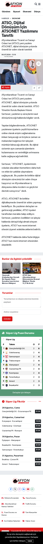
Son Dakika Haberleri (12, 521)
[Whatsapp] (32, 489)
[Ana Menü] (39, 4)
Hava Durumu (31, 498)
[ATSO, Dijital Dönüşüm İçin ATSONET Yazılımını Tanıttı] (21, 72)
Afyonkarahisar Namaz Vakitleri (9, 505)
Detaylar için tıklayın (21, 393)
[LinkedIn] (24, 489)
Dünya (37, 12)
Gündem (6, 12)
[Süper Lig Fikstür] (40, 402)
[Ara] (36, 4)
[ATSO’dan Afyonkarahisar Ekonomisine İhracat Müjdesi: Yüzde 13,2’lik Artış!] (32, 268)
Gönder (7, 319)
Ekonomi (27, 12)
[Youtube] (28, 489)
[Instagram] (19, 489)
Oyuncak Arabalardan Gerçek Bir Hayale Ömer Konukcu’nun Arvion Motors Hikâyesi (10, 279)
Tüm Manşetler (31, 512)
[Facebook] (11, 489)
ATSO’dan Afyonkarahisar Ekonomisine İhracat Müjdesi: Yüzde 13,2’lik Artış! (31, 279)
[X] (15, 489)
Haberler (5, 18)
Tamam (29, 541)
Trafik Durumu (30, 504)
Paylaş (7, 87)
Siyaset (16, 12)
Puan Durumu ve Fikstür (9, 514)
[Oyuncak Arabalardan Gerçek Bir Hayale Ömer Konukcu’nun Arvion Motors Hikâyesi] (11, 268)
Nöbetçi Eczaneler (12, 498)
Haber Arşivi (30, 521)
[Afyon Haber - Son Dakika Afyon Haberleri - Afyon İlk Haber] (14, 4)
